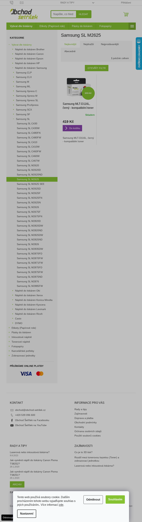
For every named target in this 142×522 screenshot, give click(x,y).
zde (61, 504)
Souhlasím (115, 499)
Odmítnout (93, 499)
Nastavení (26, 513)
